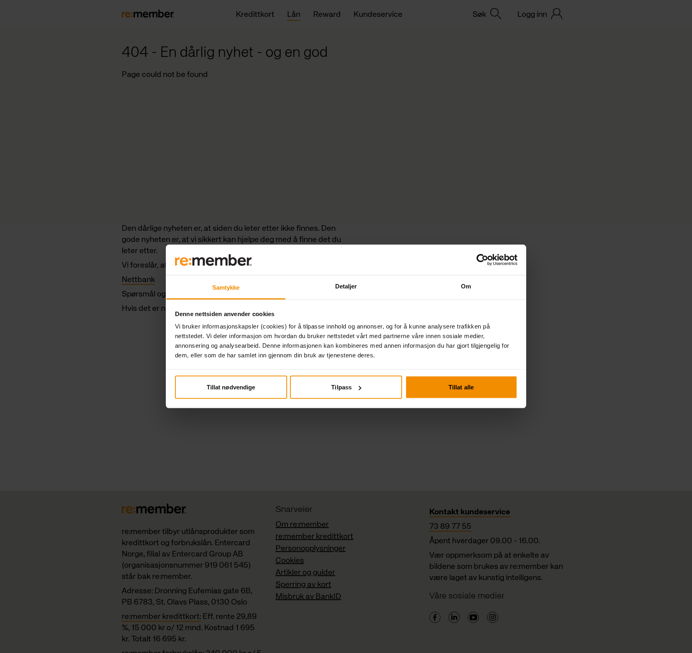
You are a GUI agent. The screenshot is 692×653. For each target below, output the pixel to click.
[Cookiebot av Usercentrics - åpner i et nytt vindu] (482, 260)
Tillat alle (461, 387)
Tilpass (341, 387)
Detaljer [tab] (346, 286)
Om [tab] (466, 286)
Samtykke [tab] (226, 287)
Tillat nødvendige (231, 387)
